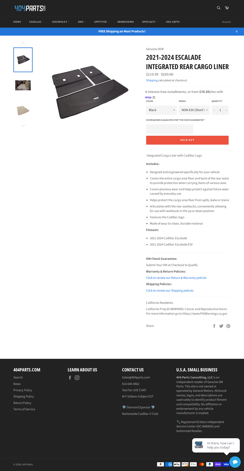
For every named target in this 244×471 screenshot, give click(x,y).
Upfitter (100, 22)
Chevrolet (60, 22)
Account (226, 22)
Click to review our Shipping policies (169, 290)
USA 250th (173, 22)
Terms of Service (24, 409)
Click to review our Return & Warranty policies (176, 278)
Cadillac (35, 22)
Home (17, 22)
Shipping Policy (23, 396)
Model (182, 101)
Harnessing (125, 22)
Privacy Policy (22, 390)
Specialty (149, 22)
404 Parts (27, 464)
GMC (81, 22)
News (17, 384)
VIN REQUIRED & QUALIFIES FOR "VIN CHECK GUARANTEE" (175, 120)
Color (149, 101)
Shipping (152, 80)
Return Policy (22, 403)
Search (18, 377)
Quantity (217, 101)
